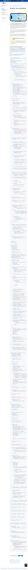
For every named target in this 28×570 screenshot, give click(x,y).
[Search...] (24, 3)
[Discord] (26, 568)
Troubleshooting (4, 15)
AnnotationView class (23, 41)
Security (13, 568)
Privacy (10, 568)
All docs (11, 5)
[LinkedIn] (25, 568)
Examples (3, 9)
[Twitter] (23, 568)
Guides (3, 8)
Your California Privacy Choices (17, 568)
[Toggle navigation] (1, 3)
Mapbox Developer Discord (16, 560)
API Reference (4, 10)
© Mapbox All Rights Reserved (4, 568)
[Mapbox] (3, 3)
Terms (8, 568)
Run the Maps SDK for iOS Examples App (18, 54)
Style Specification (4, 12)
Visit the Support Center (17, 559)
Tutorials (4, 13)
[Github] (22, 568)
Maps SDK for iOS (4, 6)
